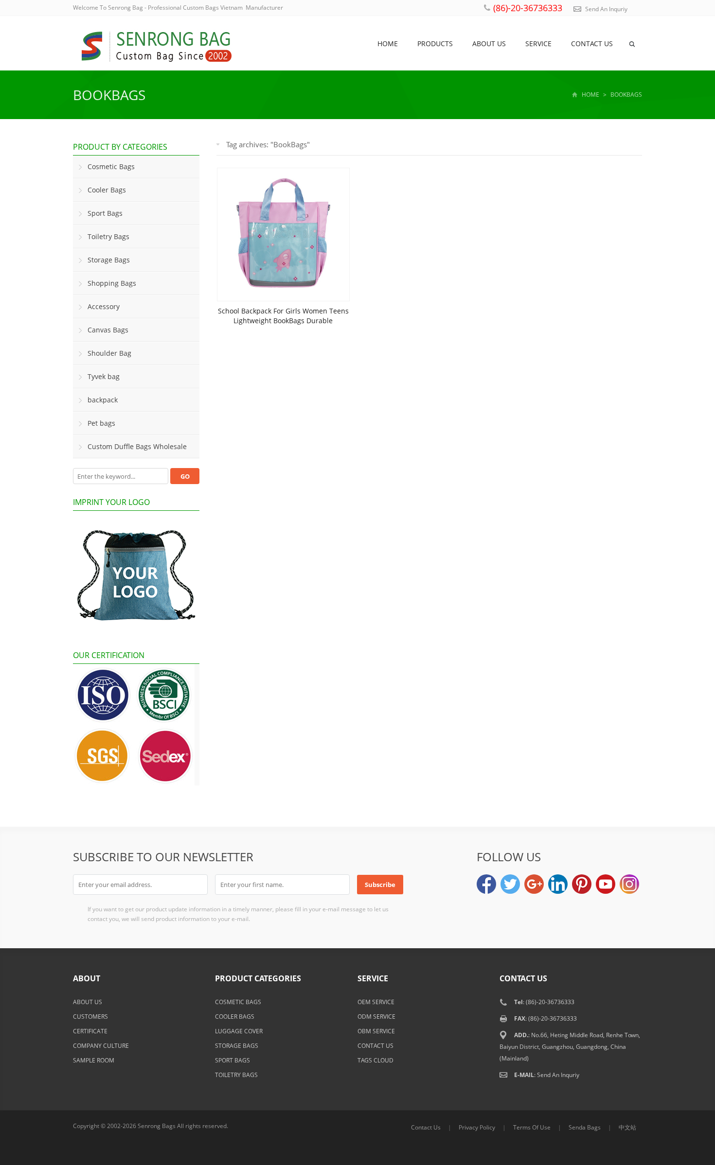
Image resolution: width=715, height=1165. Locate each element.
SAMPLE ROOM (93, 1060)
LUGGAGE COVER (239, 1031)
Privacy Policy (477, 1127)
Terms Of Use (532, 1127)
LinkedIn (558, 884)
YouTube (605, 884)
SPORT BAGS (232, 1060)
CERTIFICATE (90, 1031)
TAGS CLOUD (375, 1060)
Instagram (629, 884)
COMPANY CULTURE (101, 1046)
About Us (489, 43)
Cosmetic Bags (111, 166)
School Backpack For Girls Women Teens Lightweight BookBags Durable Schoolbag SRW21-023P (283, 320)
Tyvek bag (104, 376)
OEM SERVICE (376, 1002)
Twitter (510, 884)
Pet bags (101, 423)
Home (387, 43)
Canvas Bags (108, 329)
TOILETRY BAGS (236, 1075)
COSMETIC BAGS (238, 1002)
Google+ (534, 884)
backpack (103, 399)
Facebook (486, 884)
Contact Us (426, 1127)
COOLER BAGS (234, 1016)
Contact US (592, 43)
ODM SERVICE (376, 1016)
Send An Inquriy (606, 9)
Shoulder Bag (109, 353)
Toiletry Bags (108, 236)
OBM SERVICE (376, 1031)
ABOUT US (87, 1002)
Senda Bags (585, 1127)
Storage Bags (109, 259)
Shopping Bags (112, 283)
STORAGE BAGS (236, 1046)
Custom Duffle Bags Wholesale (137, 446)
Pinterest (581, 884)
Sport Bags (105, 213)
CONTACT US (375, 1046)
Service (538, 43)
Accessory (104, 306)
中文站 (627, 1127)
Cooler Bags (107, 189)
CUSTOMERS (90, 1016)
